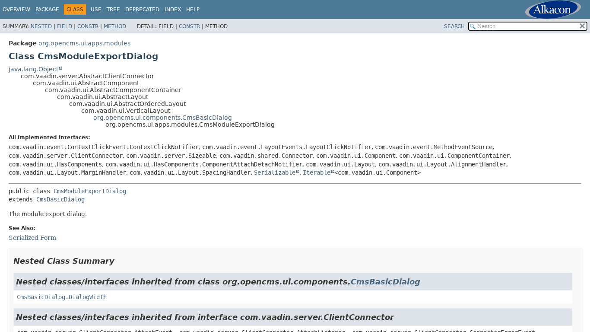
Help (193, 9)
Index (173, 9)
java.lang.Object (33, 69)
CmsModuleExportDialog (90, 191)
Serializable (274, 172)
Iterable (316, 172)
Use (96, 9)
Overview (16, 9)
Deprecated (142, 9)
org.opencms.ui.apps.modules (84, 43)
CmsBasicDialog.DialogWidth (62, 297)
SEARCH (454, 26)
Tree (113, 9)
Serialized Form (32, 237)
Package (47, 9)
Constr (87, 26)
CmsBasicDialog (60, 199)
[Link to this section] (120, 260)
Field (64, 26)
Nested (41, 26)
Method (115, 26)
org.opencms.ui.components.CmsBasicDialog (162, 117)
